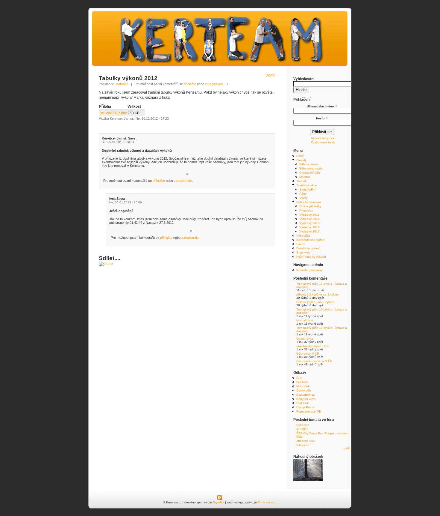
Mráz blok (302, 386)
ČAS (299, 378)
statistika (122, 84)
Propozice (306, 210)
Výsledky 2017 (309, 231)
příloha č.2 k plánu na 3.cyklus (317, 294)
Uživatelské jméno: (322, 106)
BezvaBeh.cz (305, 394)
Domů (270, 75)
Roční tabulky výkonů (311, 256)
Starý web (303, 252)
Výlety (303, 198)
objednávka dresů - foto (312, 346)
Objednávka (304, 338)
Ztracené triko (305, 440)
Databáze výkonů (308, 248)
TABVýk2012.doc (113, 113)
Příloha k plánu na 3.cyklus (315, 302)
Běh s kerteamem (308, 202)
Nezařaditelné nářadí (310, 240)
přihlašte (190, 84)
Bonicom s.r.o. (267, 502)
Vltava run (303, 445)
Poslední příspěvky (309, 270)
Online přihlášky (310, 206)
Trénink (301, 181)
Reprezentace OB (308, 411)
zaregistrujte (214, 84)
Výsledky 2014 (309, 218)
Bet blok (302, 382)
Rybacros (302, 425)
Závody (301, 160)
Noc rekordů (304, 320)
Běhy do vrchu (306, 398)
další (347, 448)
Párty (303, 193)
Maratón (305, 176)
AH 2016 (302, 429)
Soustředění (307, 189)
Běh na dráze (308, 164)
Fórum (300, 244)
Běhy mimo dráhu (311, 168)
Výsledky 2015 (309, 223)
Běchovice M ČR (307, 353)
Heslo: (321, 118)
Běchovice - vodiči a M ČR (314, 361)
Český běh (303, 390)
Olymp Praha (305, 407)
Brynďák (218, 502)
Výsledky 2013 (309, 214)
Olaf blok (302, 403)
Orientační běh (309, 172)
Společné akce (306, 185)
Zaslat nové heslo (323, 142)
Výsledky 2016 (309, 227)
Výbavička (303, 235)
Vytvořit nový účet (323, 138)
